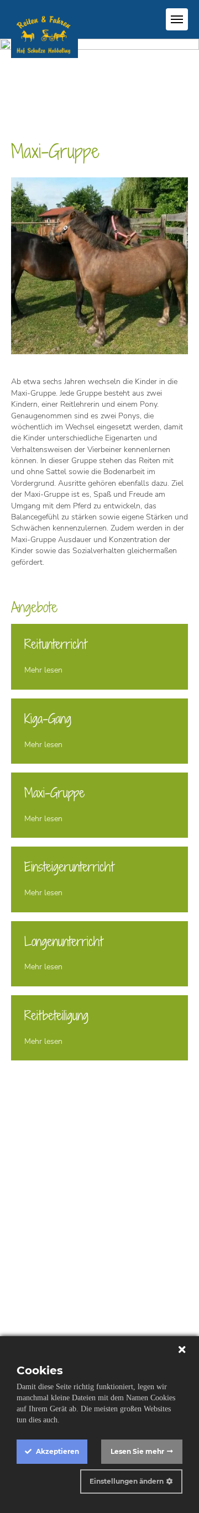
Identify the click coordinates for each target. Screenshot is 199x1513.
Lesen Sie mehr (137, 1451)
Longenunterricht (63, 941)
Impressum (100, 1260)
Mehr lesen (43, 670)
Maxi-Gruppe (54, 793)
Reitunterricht (55, 644)
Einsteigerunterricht (69, 867)
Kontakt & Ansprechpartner (98, 1249)
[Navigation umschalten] (177, 19)
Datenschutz (99, 1271)
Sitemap (100, 1283)
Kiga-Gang (47, 719)
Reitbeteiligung (56, 1015)
